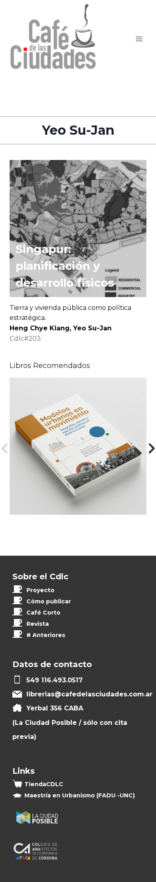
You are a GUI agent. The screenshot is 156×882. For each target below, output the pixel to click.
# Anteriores (45, 635)
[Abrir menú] (139, 39)
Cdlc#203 (25, 338)
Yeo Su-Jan (92, 328)
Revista (37, 623)
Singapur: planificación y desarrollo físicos (65, 265)
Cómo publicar (48, 601)
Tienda (43, 784)
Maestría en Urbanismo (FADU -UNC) (79, 795)
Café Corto (43, 612)
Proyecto (40, 590)
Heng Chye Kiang (40, 328)
